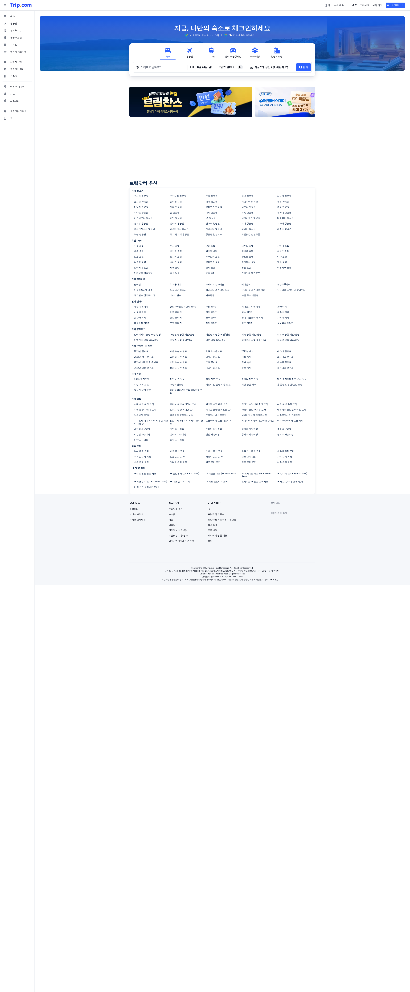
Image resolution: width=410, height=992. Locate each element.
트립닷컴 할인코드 (251, 273)
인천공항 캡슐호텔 (143, 273)
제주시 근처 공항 (285, 451)
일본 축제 (246, 362)
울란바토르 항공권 (251, 218)
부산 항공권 (140, 234)
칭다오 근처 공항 (178, 462)
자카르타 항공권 (214, 229)
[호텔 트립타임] (285, 102)
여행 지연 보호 (213, 379)
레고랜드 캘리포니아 (144, 295)
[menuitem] (17, 16)
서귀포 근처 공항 (142, 456)
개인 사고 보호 (177, 379)
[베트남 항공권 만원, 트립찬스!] (190, 102)
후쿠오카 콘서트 (214, 351)
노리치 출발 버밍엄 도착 (182, 409)
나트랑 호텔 (140, 262)
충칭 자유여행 (284, 429)
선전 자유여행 (213, 434)
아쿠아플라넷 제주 (143, 290)
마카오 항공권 (141, 212)
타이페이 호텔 (249, 262)
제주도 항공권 (284, 229)
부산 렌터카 (211, 306)
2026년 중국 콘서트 (144, 356)
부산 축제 (246, 367)
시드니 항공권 (249, 207)
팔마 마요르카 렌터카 (252, 317)
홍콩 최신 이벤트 (178, 367)
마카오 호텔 (176, 251)
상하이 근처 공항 (214, 456)
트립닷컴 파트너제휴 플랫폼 (222, 519)
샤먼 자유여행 (177, 429)
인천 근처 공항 (249, 456)
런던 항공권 (176, 218)
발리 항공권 (176, 201)
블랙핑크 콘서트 (285, 367)
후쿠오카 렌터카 (142, 323)
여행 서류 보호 (141, 384)
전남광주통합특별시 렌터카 (183, 306)
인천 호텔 (210, 245)
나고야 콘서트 (213, 367)
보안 (210, 540)
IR (209, 509)
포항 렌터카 (176, 323)
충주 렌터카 (283, 312)
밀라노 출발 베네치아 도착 (255, 404)
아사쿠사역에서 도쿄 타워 (290, 420)
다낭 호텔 (282, 256)
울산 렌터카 (140, 317)
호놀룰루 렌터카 (285, 323)
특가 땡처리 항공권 (179, 234)
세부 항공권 (176, 207)
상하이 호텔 (283, 245)
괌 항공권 (175, 212)
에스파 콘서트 (284, 351)
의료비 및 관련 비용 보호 (218, 384)
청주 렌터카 (247, 323)
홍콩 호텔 (139, 251)
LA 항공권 (211, 218)
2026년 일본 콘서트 (144, 367)
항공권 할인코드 (214, 234)
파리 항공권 (211, 212)
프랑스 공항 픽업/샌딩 (181, 340)
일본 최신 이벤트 (178, 356)
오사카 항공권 (141, 196)
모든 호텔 (212, 530)
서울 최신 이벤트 (178, 351)
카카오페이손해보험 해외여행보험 (186, 391)
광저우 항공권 (141, 223)
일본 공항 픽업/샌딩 (216, 340)
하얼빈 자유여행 (142, 434)
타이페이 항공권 (285, 218)
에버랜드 (246, 284)
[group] (202, 35)
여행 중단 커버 (249, 384)
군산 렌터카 (176, 317)
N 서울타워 (175, 284)
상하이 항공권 (177, 223)
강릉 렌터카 (283, 317)
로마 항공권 (247, 223)
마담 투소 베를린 (250, 295)
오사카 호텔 (176, 256)
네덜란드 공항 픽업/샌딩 (218, 334)
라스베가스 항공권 (179, 229)
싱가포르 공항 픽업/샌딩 (254, 340)
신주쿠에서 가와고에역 (288, 415)
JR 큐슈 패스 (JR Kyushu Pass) (292, 473)
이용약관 (173, 525)
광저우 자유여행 (285, 434)
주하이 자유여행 (214, 429)
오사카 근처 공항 (214, 451)
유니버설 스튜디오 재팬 (253, 290)
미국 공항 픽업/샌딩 (252, 334)
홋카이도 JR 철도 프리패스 (255, 481)
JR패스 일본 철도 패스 (145, 473)
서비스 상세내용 (137, 519)
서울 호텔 (139, 245)
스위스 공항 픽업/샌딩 (288, 334)
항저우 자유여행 (250, 434)
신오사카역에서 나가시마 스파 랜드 (186, 422)
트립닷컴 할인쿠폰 (251, 234)
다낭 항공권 (247, 196)
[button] (5, 5)
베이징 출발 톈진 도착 (217, 404)
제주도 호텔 (247, 245)
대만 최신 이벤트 (178, 362)
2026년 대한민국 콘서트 (146, 362)
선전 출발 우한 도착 (287, 404)
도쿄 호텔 (139, 256)
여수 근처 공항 (284, 462)
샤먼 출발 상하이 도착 (145, 409)
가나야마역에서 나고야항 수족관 (258, 420)
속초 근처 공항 (141, 462)
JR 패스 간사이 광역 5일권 (290, 481)
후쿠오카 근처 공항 (251, 451)
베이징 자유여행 (142, 429)
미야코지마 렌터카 (251, 306)
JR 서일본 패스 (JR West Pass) (221, 473)
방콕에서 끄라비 (142, 415)
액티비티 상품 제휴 (217, 535)
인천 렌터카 (211, 312)
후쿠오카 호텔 (213, 256)
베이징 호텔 (211, 251)
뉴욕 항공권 (247, 212)
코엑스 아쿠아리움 (215, 284)
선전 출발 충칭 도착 (144, 404)
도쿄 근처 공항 (177, 456)
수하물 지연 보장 (250, 379)
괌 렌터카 (282, 306)
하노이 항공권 (284, 196)
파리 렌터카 (211, 323)
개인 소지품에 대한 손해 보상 (292, 379)
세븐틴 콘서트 (284, 362)
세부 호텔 (175, 267)
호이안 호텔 (176, 262)
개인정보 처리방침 (178, 530)
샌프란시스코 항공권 (144, 229)
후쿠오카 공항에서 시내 (182, 415)
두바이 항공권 (284, 212)
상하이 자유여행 (178, 434)
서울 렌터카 (140, 312)
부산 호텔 (175, 245)
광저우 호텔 (247, 251)
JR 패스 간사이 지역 (180, 481)
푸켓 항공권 (283, 201)
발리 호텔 (210, 267)
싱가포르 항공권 (214, 207)
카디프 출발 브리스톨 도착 (219, 409)
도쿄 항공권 (211, 196)
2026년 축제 (248, 351)
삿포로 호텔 (247, 256)
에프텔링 (210, 295)
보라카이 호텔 (141, 267)
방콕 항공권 (211, 201)
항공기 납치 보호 (142, 390)
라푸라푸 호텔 (284, 267)
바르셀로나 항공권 (143, 218)
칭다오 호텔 (283, 251)
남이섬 (137, 284)
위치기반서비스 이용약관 (181, 540)
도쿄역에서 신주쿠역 (216, 415)
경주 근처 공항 (249, 462)
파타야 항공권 (249, 229)
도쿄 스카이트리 (178, 290)
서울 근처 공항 (177, 451)
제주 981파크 (283, 284)
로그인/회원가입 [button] (395, 5)
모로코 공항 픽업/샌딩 (288, 340)
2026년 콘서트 (141, 351)
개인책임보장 (176, 384)
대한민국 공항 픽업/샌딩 (182, 334)
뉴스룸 (172, 514)
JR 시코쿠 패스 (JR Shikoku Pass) (150, 481)
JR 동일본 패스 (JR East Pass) (184, 473)
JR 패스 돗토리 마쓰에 (217, 481)
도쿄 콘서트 (211, 362)
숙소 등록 (175, 273)
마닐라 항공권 (141, 207)
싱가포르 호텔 (213, 262)
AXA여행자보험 (141, 379)
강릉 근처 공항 (284, 456)
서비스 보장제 (136, 514)
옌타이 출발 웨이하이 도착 (183, 404)
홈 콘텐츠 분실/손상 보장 (289, 384)
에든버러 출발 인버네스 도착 (291, 409)
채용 (171, 519)
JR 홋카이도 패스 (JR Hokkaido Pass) (257, 475)
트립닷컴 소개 (176, 509)
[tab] (168, 52)
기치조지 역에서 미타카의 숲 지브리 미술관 (151, 422)
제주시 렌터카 (141, 306)
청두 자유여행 (177, 440)
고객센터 (133, 509)
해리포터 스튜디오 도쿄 (217, 290)
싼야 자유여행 (141, 440)
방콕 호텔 (282, 262)
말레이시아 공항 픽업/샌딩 (147, 334)
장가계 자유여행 (250, 429)
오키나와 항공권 (178, 196)
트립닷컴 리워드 (216, 514)
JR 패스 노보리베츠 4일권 (147, 487)
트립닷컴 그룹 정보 (178, 535)
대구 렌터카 (176, 312)
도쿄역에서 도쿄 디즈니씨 (219, 420)
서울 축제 (246, 356)
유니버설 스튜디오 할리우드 (291, 290)
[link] (327, 5)
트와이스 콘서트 (285, 356)
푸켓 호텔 (246, 267)
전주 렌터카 (211, 317)
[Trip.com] (21, 5)
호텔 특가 (210, 273)
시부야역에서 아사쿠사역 (254, 415)
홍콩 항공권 (283, 207)
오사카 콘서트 (213, 356)
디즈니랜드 (175, 295)
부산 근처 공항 (141, 451)
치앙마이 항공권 (250, 201)
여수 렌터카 (247, 312)
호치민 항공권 (141, 201)
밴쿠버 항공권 (213, 223)
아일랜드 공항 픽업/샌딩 (146, 340)
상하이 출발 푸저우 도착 (254, 409)
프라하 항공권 (284, 223)
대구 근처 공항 (213, 462)
